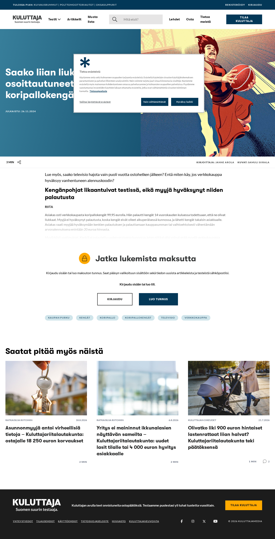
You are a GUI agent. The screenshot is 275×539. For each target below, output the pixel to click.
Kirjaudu (255, 5)
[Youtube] (215, 521)
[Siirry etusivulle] (27, 19)
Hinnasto (119, 521)
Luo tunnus (158, 299)
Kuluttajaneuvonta (144, 521)
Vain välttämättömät (154, 101)
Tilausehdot (45, 521)
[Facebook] (181, 521)
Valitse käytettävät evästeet (95, 101)
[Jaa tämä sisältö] (19, 162)
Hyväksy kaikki (184, 101)
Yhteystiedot (23, 521)
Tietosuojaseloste (95, 521)
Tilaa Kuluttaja (244, 19)
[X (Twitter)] (204, 521)
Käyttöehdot (68, 521)
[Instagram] (193, 521)
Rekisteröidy (235, 5)
